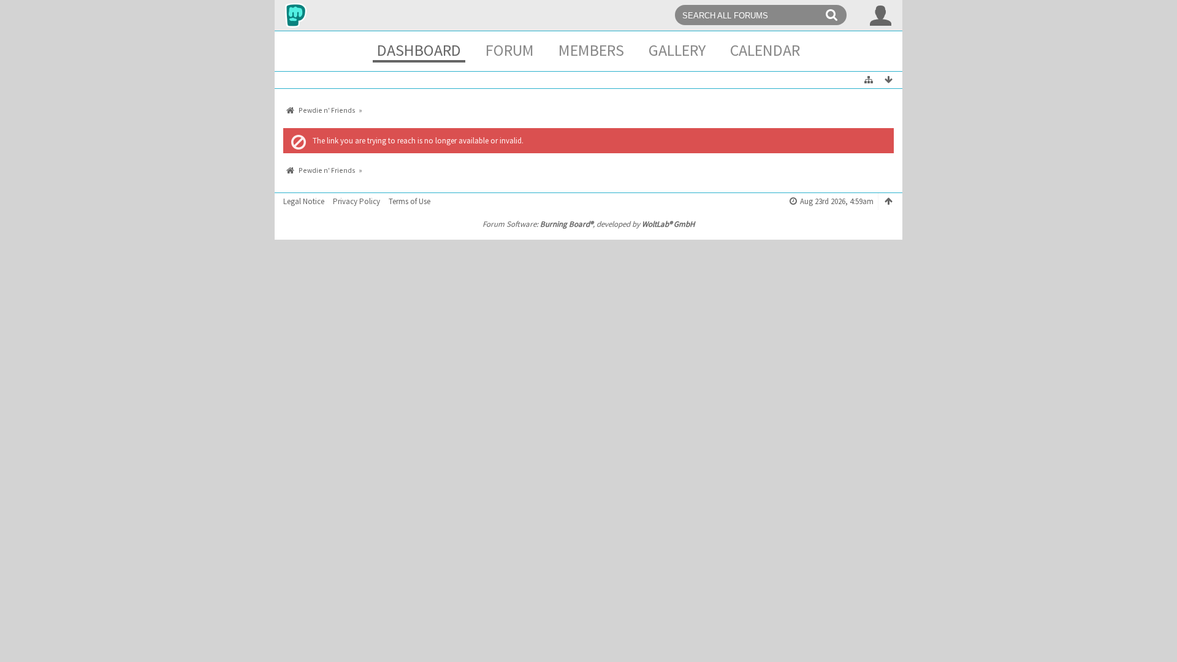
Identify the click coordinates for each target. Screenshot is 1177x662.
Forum (510, 50)
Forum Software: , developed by (588, 224)
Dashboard (419, 50)
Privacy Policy (356, 201)
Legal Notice (303, 201)
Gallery (677, 50)
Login (880, 15)
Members (591, 50)
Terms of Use (409, 201)
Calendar (765, 50)
